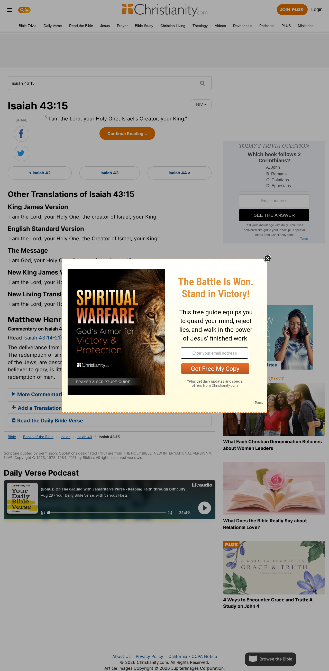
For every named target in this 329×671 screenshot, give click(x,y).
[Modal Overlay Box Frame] (164, 336)
